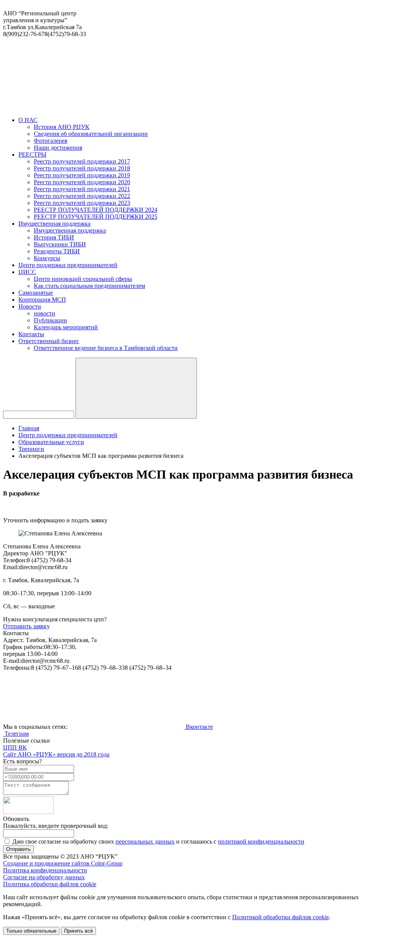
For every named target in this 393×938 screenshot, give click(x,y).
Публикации (50, 320)
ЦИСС (27, 272)
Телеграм (16, 733)
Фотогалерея (50, 140)
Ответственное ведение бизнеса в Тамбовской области (106, 348)
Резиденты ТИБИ (57, 251)
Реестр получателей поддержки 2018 (82, 168)
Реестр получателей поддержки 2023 (82, 203)
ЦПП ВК (15, 747)
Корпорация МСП (42, 299)
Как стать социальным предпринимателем (89, 285)
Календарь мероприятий (66, 327)
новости (44, 313)
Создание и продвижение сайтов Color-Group (62, 863)
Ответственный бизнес (48, 341)
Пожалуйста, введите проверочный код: (55, 825)
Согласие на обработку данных (44, 877)
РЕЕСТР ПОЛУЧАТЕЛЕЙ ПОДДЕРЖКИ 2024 (95, 209)
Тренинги (31, 449)
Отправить (18, 849)
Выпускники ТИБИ (60, 244)
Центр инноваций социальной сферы (83, 279)
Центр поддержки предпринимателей (67, 265)
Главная (28, 428)
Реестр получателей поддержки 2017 (82, 161)
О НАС (28, 120)
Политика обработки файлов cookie (49, 884)
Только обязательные (31, 931)
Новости (29, 306)
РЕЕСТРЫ (32, 154)
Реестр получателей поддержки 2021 (82, 189)
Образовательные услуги (51, 442)
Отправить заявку (26, 626)
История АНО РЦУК (61, 127)
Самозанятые (35, 292)
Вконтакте (198, 726)
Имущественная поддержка (54, 223)
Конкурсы (47, 258)
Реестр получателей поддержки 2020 (82, 182)
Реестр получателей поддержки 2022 (82, 196)
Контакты (31, 334)
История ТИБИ (54, 237)
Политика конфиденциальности (45, 870)
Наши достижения (58, 147)
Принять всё (78, 931)
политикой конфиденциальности (261, 841)
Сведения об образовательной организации (91, 133)
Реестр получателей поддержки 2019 (82, 175)
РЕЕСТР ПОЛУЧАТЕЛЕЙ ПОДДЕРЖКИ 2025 (95, 216)
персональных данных (145, 841)
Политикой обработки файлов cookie (280, 917)
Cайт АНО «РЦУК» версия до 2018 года (56, 754)
